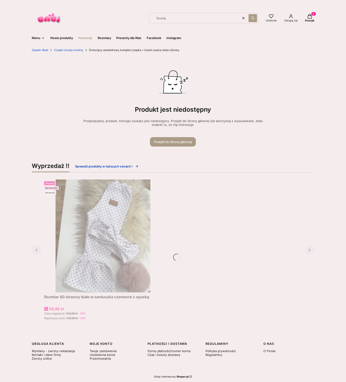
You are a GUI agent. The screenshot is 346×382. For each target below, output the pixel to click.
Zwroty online (42, 358)
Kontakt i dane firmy (46, 355)
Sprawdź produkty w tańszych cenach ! (104, 166)
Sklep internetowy (171, 376)
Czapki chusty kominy (68, 50)
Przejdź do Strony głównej (173, 142)
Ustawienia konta (102, 355)
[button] (253, 18)
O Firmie (269, 351)
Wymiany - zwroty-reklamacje (53, 351)
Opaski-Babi (40, 50)
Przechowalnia (100, 358)
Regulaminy (213, 355)
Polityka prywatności (220, 351)
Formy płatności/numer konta (169, 351)
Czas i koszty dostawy (164, 355)
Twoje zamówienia (103, 351)
